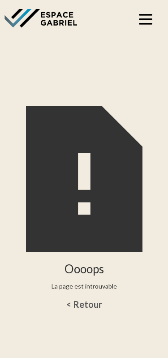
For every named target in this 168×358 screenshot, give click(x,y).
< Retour (84, 304)
